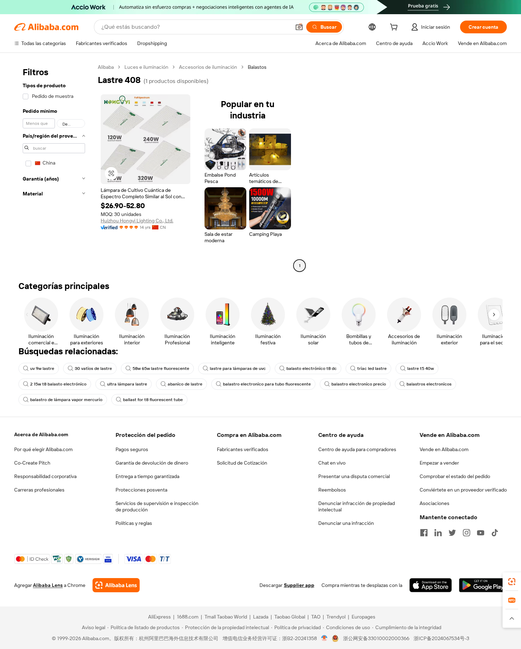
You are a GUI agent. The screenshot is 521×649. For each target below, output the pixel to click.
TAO (315, 617)
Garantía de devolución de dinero (152, 463)
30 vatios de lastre (93, 368)
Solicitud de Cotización (242, 463)
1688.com (187, 617)
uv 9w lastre (42, 368)
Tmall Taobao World (226, 617)
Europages (363, 617)
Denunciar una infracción (346, 523)
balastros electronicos (429, 384)
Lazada (260, 617)
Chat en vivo (332, 463)
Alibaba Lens (48, 585)
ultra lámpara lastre (127, 384)
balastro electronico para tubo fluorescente (267, 384)
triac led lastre (372, 368)
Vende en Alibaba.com (444, 449)
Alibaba (106, 67)
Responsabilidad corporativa (45, 476)
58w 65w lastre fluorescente (161, 368)
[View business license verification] (324, 638)
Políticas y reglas (134, 523)
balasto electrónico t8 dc (311, 368)
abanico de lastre (185, 384)
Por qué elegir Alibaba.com (43, 449)
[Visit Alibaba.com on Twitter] (452, 532)
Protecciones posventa (141, 490)
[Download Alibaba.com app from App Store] (430, 585)
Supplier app (299, 585)
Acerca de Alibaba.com (41, 434)
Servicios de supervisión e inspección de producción (157, 506)
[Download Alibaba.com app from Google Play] (483, 585)
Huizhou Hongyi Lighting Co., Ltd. (137, 220)
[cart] (395, 28)
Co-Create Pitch (32, 463)
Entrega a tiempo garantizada (147, 476)
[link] (512, 581)
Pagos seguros (132, 449)
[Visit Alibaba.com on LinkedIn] (438, 532)
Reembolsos (332, 490)
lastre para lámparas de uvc (238, 368)
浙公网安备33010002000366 (376, 638)
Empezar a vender (439, 463)
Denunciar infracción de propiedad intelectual (356, 506)
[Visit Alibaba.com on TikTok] (495, 532)
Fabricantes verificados (242, 449)
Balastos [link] (257, 67)
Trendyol (336, 617)
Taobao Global (289, 617)
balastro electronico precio (358, 384)
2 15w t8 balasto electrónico (58, 384)
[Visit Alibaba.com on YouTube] (480, 532)
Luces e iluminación (146, 67)
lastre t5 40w (420, 368)
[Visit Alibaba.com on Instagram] (466, 532)
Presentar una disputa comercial (354, 476)
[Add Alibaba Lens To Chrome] (116, 585)
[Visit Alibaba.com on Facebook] (424, 532)
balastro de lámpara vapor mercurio (66, 399)
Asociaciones (434, 503)
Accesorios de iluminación (208, 67)
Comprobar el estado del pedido (455, 476)
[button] (299, 27)
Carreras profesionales (39, 490)
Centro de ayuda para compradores (357, 449)
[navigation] (53, 167)
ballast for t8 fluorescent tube (153, 399)
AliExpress (159, 617)
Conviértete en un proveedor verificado (463, 490)
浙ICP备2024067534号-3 (441, 638)
